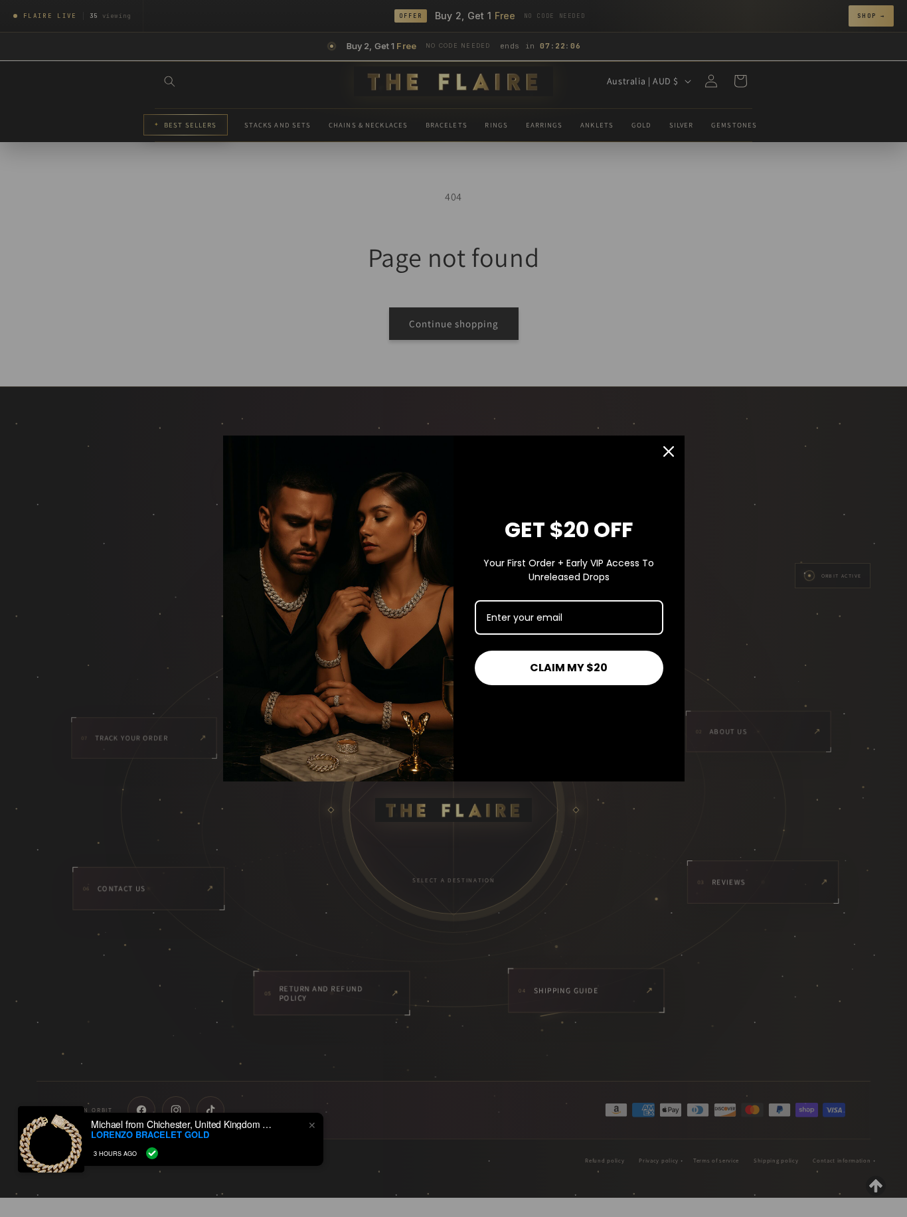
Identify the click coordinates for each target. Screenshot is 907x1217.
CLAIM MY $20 (569, 667)
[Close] (669, 451)
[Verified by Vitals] (152, 1153)
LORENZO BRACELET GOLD (150, 1134)
